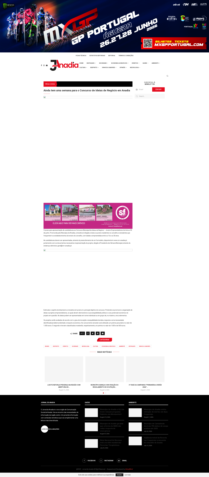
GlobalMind (129, 469)
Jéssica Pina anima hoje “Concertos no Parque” (74, 84)
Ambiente (155, 63)
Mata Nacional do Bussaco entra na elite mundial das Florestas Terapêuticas (111, 442)
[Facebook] (41, 65)
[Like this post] (83, 333)
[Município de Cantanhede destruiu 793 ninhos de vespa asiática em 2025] (135, 426)
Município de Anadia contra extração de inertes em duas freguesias (156, 411)
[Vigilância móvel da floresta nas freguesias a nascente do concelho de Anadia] (135, 441)
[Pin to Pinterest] (98, 333)
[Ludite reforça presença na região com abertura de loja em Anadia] (64, 369)
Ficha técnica (81, 55)
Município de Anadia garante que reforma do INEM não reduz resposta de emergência (111, 427)
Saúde (145, 63)
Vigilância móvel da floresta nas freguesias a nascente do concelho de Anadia (155, 440)
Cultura (82, 67)
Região (47, 346)
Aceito (119, 475)
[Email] (47, 65)
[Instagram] (44, 65)
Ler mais (128, 475)
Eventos (135, 63)
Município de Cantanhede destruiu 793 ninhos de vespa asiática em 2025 (156, 426)
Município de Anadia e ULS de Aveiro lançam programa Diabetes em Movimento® (112, 411)
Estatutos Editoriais (97, 55)
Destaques (90, 63)
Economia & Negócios (119, 63)
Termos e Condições (126, 55)
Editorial (111, 55)
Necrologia (134, 67)
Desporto (93, 67)
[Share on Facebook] (88, 333)
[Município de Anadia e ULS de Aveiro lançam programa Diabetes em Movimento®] (91, 412)
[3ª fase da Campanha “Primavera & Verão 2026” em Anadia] (145, 369)
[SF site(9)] (88, 204)
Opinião (122, 67)
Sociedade (103, 63)
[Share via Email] (103, 333)
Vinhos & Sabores (108, 67)
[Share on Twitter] (93, 333)
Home (81, 63)
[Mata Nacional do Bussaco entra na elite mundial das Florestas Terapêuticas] (91, 443)
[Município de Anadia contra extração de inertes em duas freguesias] (135, 412)
